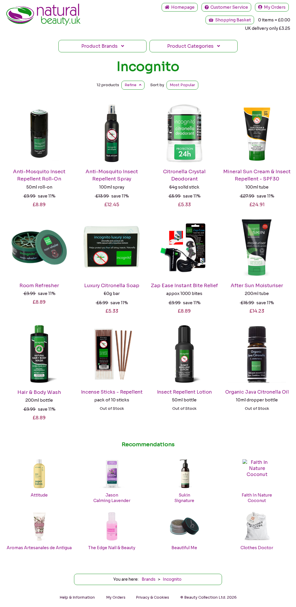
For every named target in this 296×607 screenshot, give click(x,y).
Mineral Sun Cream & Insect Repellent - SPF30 (257, 175)
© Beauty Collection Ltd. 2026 (208, 597)
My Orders (274, 7)
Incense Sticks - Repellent (112, 392)
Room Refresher (39, 286)
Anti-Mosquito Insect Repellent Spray (112, 175)
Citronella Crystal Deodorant (184, 175)
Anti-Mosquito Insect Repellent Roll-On (39, 175)
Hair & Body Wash (39, 392)
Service (229, 7)
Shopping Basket (232, 20)
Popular (182, 85)
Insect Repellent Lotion (184, 392)
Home (182, 7)
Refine (132, 85)
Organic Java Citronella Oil (257, 392)
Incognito (148, 66)
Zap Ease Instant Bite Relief (184, 286)
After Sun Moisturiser (257, 286)
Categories (192, 46)
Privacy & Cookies (152, 597)
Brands (101, 46)
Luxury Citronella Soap (111, 286)
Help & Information (77, 597)
